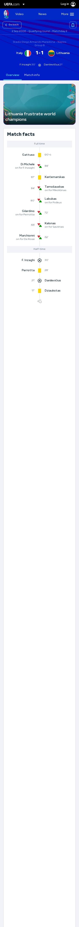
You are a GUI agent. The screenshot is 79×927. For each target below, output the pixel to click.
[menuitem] (23, 14)
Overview (12, 75)
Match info (32, 75)
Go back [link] (14, 25)
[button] (67, 14)
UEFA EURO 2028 (6, 14)
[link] (19, 14)
